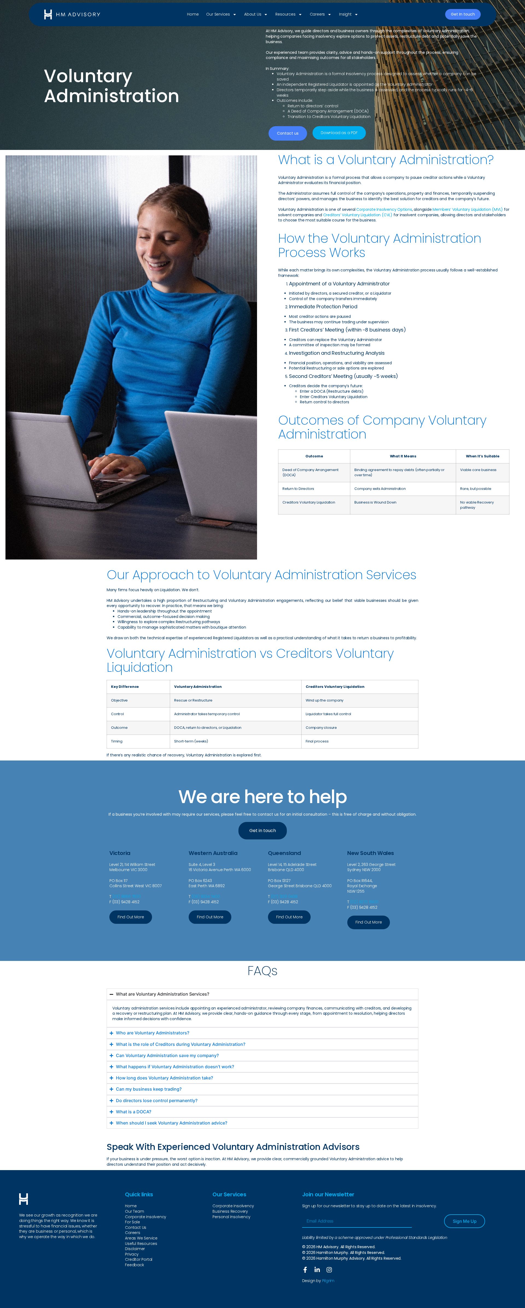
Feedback (134, 1265)
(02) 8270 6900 (364, 902)
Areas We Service (141, 1238)
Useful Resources (141, 1243)
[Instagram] (329, 1270)
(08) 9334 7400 (206, 896)
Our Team (134, 1211)
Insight (345, 14)
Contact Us (135, 1227)
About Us (252, 14)
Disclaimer (135, 1248)
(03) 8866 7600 (126, 896)
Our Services (218, 14)
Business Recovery (230, 1211)
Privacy (132, 1254)
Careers (317, 14)
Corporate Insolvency (145, 1217)
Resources (285, 14)
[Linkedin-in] (317, 1270)
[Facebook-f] (305, 1270)
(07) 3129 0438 (284, 896)
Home (193, 14)
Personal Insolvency (231, 1217)
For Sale (132, 1222)
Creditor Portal (138, 1259)
